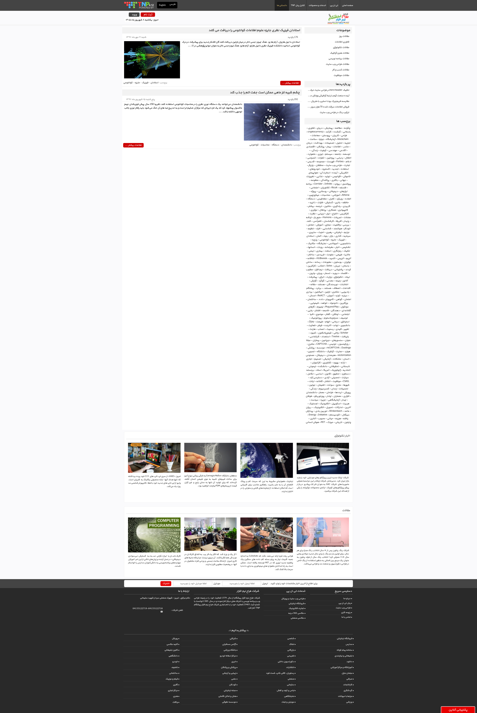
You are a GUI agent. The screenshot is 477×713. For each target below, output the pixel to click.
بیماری (319, 251)
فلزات (320, 202)
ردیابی (339, 158)
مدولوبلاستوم (331, 318)
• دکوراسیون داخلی (287, 661)
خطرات (321, 158)
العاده (348, 199)
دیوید (335, 273)
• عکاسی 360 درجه (296, 613)
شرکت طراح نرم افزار (248, 591)
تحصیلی (335, 377)
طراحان (329, 392)
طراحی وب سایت (334, 165)
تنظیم (311, 229)
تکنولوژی (338, 277)
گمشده (337, 132)
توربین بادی (321, 411)
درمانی (335, 322)
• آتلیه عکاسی (172, 644)
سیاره (344, 296)
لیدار (344, 400)
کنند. (308, 221)
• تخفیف (175, 667)
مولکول (344, 307)
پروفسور (346, 184)
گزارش (313, 281)
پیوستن (326, 135)
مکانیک (311, 243)
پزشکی (311, 348)
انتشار (327, 381)
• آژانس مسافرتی (229, 644)
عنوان (347, 340)
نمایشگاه (321, 243)
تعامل (310, 225)
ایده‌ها (338, 392)
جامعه (337, 154)
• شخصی (291, 638)
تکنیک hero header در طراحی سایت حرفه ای (327, 90)
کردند (348, 269)
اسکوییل (336, 404)
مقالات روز (344, 36)
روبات (320, 247)
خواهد (324, 303)
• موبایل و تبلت (288, 702)
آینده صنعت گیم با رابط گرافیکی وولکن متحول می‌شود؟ (326, 96)
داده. (320, 299)
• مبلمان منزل (348, 673)
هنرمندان (331, 355)
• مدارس (349, 644)
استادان (310, 236)
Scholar (344, 333)
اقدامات (346, 288)
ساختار (311, 255)
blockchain (342, 139)
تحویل (329, 407)
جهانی (343, 180)
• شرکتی (233, 638)
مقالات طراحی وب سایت (337, 64)
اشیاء (311, 314)
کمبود (313, 333)
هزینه (338, 418)
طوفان (309, 396)
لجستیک (313, 404)
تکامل (310, 374)
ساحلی (309, 262)
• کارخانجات (348, 684)
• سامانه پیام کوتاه (345, 650)
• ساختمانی (174, 673)
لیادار (328, 396)
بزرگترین (344, 303)
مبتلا (308, 340)
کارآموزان (316, 363)
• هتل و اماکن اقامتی (227, 696)
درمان (309, 143)
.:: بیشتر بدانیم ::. (238, 630)
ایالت (311, 381)
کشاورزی (327, 363)
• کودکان (233, 684)
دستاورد (345, 374)
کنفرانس (317, 221)
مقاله (313, 284)
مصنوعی (310, 355)
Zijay (311, 322)
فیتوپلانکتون (324, 333)
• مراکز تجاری (173, 690)
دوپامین (325, 340)
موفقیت (336, 381)
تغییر (346, 329)
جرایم (346, 232)
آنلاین (313, 418)
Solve (329, 266)
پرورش (347, 392)
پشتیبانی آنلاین (457, 710)
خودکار (347, 229)
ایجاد (347, 277)
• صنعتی (292, 679)
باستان (345, 266)
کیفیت (323, 150)
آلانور (345, 281)
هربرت (346, 404)
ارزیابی (321, 214)
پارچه (314, 240)
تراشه (309, 217)
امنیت (321, 232)
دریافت (328, 269)
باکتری (334, 180)
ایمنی (311, 251)
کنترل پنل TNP (298, 5)
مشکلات (337, 359)
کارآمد (328, 132)
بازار (331, 236)
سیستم (328, 154)
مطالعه (338, 128)
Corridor (318, 184)
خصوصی (311, 158)
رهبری (329, 232)
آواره (337, 296)
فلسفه (342, 188)
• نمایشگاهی (290, 696)
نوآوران (347, 262)
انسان (346, 359)
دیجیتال (320, 355)
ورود (134, 14)
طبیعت (319, 322)
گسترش (329, 202)
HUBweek (322, 258)
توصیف (344, 318)
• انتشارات (291, 667)
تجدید (335, 169)
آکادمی (342, 150)
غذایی (319, 176)
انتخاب (321, 266)
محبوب (321, 418)
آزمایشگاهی (333, 400)
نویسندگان (332, 284)
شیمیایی (314, 303)
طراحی (344, 135)
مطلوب (309, 269)
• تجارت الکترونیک (297, 608)
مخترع (311, 344)
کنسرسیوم (323, 389)
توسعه (346, 154)
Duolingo (346, 348)
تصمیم (317, 359)
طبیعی (339, 255)
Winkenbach (335, 411)
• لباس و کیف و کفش (286, 690)
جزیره (323, 400)
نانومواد (333, 303)
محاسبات (325, 195)
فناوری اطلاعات (342, 42)
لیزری (320, 154)
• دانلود (350, 661)
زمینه (338, 281)
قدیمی (310, 161)
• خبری (234, 661)
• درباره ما (347, 598)
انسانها (311, 247)
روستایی (322, 191)
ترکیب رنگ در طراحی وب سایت (334, 112)
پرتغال (322, 210)
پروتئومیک (316, 318)
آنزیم (348, 258)
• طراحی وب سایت (344, 607)
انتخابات (344, 284)
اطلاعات (337, 147)
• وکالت (175, 702)
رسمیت (330, 329)
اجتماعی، (344, 314)
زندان (334, 389)
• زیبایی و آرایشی (229, 673)
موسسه (321, 348)
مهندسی (332, 150)
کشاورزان (324, 188)
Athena (345, 195)
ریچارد (337, 184)
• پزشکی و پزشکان (229, 667)
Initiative (322, 415)
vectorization (344, 355)
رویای (319, 273)
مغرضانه (329, 247)
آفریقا (339, 221)
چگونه (347, 128)
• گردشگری (348, 690)
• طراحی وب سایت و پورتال (293, 598)
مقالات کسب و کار (340, 70)
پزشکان (320, 147)
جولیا (321, 139)
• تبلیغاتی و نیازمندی (344, 656)
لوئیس (332, 344)
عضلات (347, 217)
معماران (337, 396)
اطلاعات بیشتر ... (290, 83)
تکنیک (346, 251)
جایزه (333, 240)
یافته (345, 418)
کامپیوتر (330, 299)
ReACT (321, 296)
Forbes (340, 161)
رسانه (317, 262)
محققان (319, 165)
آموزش (319, 225)
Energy (312, 415)
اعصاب (321, 329)
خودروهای (314, 169)
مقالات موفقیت (341, 75)
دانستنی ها (282, 5)
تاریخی (338, 422)
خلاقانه (311, 258)
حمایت (339, 351)
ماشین (327, 206)
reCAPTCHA (333, 348)
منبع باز (317, 217)
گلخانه (319, 381)
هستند (321, 284)
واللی (335, 333)
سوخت (330, 385)
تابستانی (345, 366)
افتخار (317, 310)
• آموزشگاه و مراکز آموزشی (342, 667)
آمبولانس (333, 243)
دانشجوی (345, 325)
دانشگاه (321, 351)
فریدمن (320, 255)
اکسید (332, 258)
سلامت (313, 139)
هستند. (327, 288)
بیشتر (311, 206)
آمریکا (326, 370)
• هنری (176, 696)
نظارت (312, 214)
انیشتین (318, 292)
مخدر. (346, 147)
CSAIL (346, 381)
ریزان (308, 407)
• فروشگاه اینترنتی (296, 603)
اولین (327, 292)
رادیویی (345, 292)
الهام (327, 322)
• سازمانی (291, 684)
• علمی (234, 679)
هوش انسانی (312, 422)
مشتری (335, 292)
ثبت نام (147, 14)
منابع (338, 385)
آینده (334, 173)
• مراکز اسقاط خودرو (228, 656)
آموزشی (336, 195)
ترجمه (319, 206)
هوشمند (337, 229)
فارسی (173, 4)
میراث (330, 422)
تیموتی (312, 366)
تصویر (311, 351)
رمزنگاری (337, 251)
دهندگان (335, 310)
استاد (318, 370)
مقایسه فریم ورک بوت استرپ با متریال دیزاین (326, 101)
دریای (319, 128)
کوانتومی (324, 240)
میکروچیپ (314, 195)
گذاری (338, 236)
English (162, 5)
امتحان (347, 299)
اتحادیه (346, 370)
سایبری (312, 232)
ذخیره (312, 202)
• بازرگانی (291, 650)
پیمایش (328, 128)
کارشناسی (314, 337)
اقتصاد (344, 273)
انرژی (321, 277)
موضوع (319, 314)
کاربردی (346, 206)
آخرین (348, 407)
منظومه (314, 180)
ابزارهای (343, 191)
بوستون (337, 262)
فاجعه (325, 310)
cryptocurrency (315, 132)
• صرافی (350, 679)
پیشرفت (313, 277)
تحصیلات (343, 389)
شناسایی (326, 229)
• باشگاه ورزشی (230, 650)
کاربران (335, 135)
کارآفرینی (344, 214)
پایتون (347, 422)
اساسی (319, 374)
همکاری (332, 210)
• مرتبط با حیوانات (346, 696)
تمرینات (338, 217)
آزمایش (327, 359)
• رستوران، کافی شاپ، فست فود (281, 673)
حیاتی (330, 418)
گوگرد (321, 281)
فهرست (330, 161)
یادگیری (337, 206)
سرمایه (346, 236)
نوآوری (313, 210)
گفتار (327, 314)
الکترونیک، (318, 407)
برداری (309, 292)
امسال (312, 296)
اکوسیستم (334, 415)
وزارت (328, 277)
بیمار (328, 147)
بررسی (345, 225)
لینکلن (335, 314)
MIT (323, 422)
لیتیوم (320, 307)
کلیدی (339, 329)
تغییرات (310, 176)
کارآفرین (311, 266)
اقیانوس (336, 176)
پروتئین (330, 158)
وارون (312, 273)
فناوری (311, 128)
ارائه (343, 363)
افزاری (346, 396)
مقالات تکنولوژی (341, 47)
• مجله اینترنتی (230, 690)
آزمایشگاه (330, 139)
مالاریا (347, 255)
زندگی (313, 389)
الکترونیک (324, 404)
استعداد (325, 337)
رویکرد (339, 199)
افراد (318, 229)
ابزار (328, 214)
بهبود (336, 363)
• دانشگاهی (173, 656)
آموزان (330, 296)
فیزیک (341, 240)
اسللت (328, 251)
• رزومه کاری (346, 612)
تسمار (327, 273)
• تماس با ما (346, 617)
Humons (327, 217)
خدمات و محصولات (317, 5)
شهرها (346, 385)
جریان (337, 266)
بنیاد (325, 236)
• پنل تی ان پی (345, 603)
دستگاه (311, 199)
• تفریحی (291, 656)
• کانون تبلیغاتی (171, 650)
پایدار (346, 221)
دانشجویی (345, 243)
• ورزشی (350, 702)
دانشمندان (311, 392)
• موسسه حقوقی (229, 702)
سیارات (345, 377)
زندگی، (314, 150)
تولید (327, 176)
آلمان (318, 236)
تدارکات (339, 407)
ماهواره (311, 154)
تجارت (347, 165)
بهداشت (318, 143)
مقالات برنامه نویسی (338, 59)
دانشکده (322, 366)
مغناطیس (322, 199)
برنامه (309, 184)
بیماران (315, 340)
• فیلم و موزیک (172, 679)
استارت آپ (325, 173)
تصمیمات (329, 143)
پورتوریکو (319, 396)
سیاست (314, 400)
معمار (321, 392)
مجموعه (320, 161)
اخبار (337, 247)
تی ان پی (334, 5)
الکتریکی (343, 173)
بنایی (310, 310)
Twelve (335, 337)
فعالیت (311, 325)
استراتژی (345, 322)
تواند (335, 325)
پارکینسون (343, 344)
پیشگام (310, 288)
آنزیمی (340, 258)
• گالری (176, 684)
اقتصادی (310, 147)
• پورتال (175, 638)
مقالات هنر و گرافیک (339, 53)
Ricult (334, 188)
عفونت (330, 255)
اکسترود (326, 169)
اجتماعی (314, 188)
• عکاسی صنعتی (297, 618)
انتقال (348, 158)
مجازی (328, 225)
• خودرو (175, 661)
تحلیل (339, 143)
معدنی (329, 281)
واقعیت (336, 225)
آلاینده (327, 325)
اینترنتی (338, 232)
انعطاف (336, 288)
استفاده (345, 169)
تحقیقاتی (334, 366)
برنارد (318, 288)
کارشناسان (328, 221)
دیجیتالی (333, 191)
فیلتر (320, 325)
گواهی (339, 299)
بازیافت (345, 337)
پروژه (313, 191)
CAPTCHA (321, 344)
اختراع (335, 214)
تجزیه (347, 143)
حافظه (345, 202)
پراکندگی (324, 180)
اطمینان (321, 385)
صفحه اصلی (347, 5)
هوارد (347, 351)
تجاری (309, 359)
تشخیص (346, 247)
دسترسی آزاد (316, 377)
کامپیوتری (343, 210)
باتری (337, 202)
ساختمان (311, 299)
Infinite (328, 184)
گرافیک (330, 351)
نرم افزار (319, 269)
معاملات (315, 135)
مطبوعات (326, 262)
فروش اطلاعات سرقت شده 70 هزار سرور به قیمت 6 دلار (326, 107)
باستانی (346, 132)
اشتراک (165, 583)
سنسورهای (337, 340)
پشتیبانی (338, 269)
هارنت (312, 329)
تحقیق (336, 374)
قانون (328, 374)
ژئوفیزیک (336, 370)
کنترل (331, 199)
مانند (346, 411)
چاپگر (311, 165)
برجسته (310, 370)
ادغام (348, 161)
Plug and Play (332, 307)
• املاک (292, 644)
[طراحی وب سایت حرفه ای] (139, 5)
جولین (312, 385)
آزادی (326, 377)
